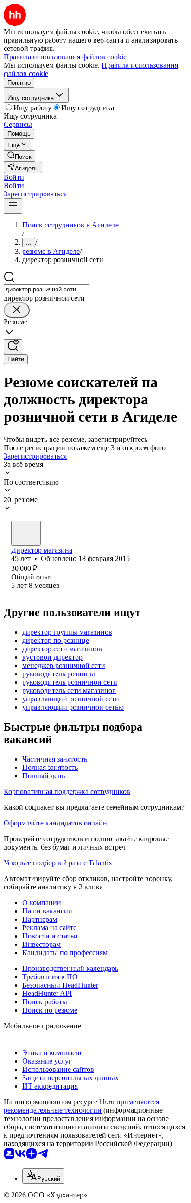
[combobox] (46, 289)
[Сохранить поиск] (13, 346)
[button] (14, 177)
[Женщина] (26, 533)
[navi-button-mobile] (13, 206)
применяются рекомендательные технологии (81, 1106)
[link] (19, 156)
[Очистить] (17, 310)
